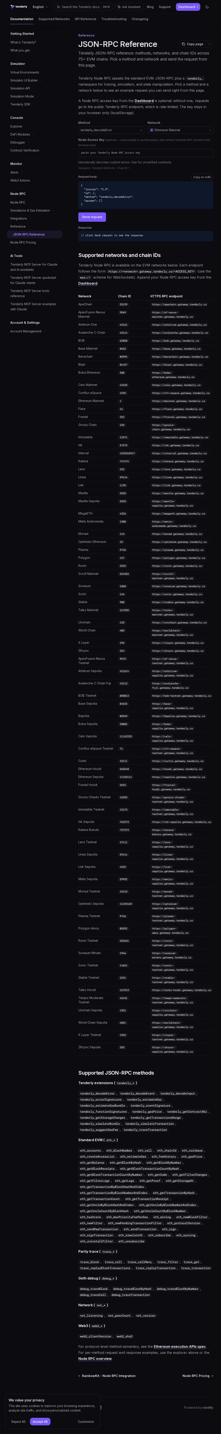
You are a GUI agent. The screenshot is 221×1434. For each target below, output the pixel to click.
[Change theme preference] (207, 6)
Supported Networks (54, 19)
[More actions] (209, 44)
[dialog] (52, 1411)
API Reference (85, 19)
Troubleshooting (113, 19)
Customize (86, 1421)
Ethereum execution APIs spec (180, 1346)
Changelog (140, 19)
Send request (92, 217)
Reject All (18, 1421)
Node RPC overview (95, 1358)
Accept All (40, 1421)
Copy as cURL (202, 177)
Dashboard (144, 101)
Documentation (21, 19)
